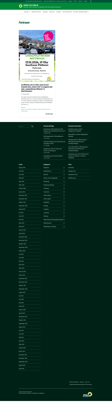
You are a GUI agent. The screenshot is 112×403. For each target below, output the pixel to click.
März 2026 (21, 185)
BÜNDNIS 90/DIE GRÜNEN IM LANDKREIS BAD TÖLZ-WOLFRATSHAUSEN (42, 7)
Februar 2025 (22, 230)
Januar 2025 (22, 233)
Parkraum (40, 109)
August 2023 (22, 292)
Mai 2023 (21, 303)
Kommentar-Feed (72, 174)
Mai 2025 (21, 219)
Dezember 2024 (23, 237)
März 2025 (21, 226)
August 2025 (22, 209)
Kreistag (46, 205)
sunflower (29, 393)
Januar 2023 (22, 313)
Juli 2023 (21, 296)
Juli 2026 (21, 171)
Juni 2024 (21, 257)
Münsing (46, 216)
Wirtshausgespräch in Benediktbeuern (53, 136)
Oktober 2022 (22, 320)
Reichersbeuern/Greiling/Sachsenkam (53, 219)
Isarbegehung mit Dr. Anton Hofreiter (53, 156)
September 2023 (23, 289)
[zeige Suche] (91, 1)
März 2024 (21, 268)
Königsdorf (46, 202)
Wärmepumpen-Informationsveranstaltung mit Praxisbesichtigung (77, 141)
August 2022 (22, 327)
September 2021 (23, 361)
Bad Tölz (46, 174)
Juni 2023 (21, 299)
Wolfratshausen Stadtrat (50, 226)
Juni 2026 (21, 174)
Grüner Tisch (24, 109)
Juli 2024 (21, 254)
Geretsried (46, 192)
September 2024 (23, 247)
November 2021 (23, 358)
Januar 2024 (22, 275)
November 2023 (23, 282)
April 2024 (21, 264)
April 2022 (21, 341)
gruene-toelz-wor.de (30, 5)
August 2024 (22, 251)
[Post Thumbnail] (37, 55)
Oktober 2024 (22, 244)
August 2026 (22, 167)
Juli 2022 (21, 330)
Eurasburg (46, 188)
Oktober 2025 (22, 202)
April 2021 (21, 368)
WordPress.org (72, 178)
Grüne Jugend (47, 195)
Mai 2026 (21, 178)
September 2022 (23, 323)
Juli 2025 (21, 212)
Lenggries (30, 109)
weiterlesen (49, 114)
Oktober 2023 (22, 285)
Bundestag (46, 181)
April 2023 (21, 306)
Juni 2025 (21, 216)
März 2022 (21, 344)
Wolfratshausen (25, 111)
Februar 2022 (22, 348)
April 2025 (21, 223)
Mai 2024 (21, 261)
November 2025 (23, 199)
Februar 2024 (22, 271)
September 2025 (23, 205)
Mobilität (35, 109)
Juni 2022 (21, 334)
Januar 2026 (22, 192)
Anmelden (71, 167)
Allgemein (23, 107)
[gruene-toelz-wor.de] (20, 6)
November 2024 (23, 240)
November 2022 (23, 316)
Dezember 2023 (23, 278)
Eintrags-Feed (72, 171)
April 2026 (21, 181)
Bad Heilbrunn (47, 171)
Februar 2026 (22, 188)
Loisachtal (46, 212)
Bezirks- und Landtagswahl (50, 178)
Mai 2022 (21, 337)
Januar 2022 (22, 351)
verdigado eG (41, 393)
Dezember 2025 (23, 195)
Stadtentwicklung (46, 109)
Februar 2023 (22, 309)
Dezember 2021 (23, 355)
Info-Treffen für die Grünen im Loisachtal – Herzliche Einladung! (78, 155)
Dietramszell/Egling (49, 185)
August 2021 (22, 365)
